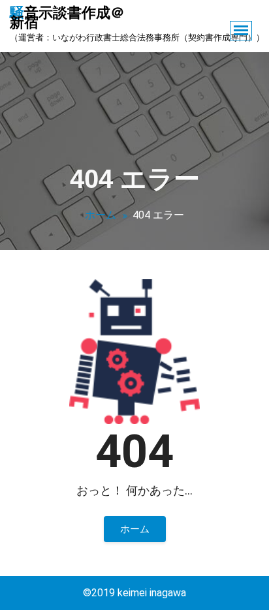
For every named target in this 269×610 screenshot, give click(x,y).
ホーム (100, 215)
